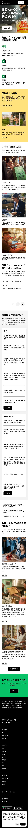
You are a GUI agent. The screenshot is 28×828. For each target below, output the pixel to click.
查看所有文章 (14, 669)
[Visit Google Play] (7, 808)
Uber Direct (20, 187)
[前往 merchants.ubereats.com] (5, 2)
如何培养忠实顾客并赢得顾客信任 (12, 652)
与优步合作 (7, 28)
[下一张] (23, 304)
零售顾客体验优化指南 (9, 564)
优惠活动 (6, 224)
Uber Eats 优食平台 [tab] (8, 281)
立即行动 (21, 2)
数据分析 (5, 222)
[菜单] (25, 2)
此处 (23, 817)
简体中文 (6, 799)
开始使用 (7, 408)
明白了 (23, 824)
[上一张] (18, 304)
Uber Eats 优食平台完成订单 (10, 189)
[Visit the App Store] (18, 808)
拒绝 (17, 824)
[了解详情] (14, 549)
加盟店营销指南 (7, 606)
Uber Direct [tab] (18, 281)
